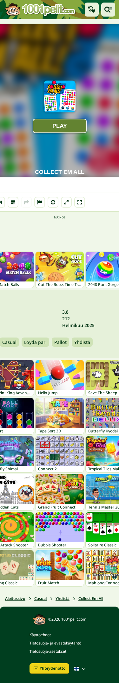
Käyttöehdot (40, 634)
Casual (40, 598)
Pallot (60, 342)
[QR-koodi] (13, 202)
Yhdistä (82, 342)
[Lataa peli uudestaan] (53, 202)
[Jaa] (26, 202)
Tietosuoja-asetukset (48, 651)
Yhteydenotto (52, 668)
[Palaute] (39, 202)
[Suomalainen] (80, 668)
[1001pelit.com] (40, 9)
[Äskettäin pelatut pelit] (92, 10)
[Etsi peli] (108, 10)
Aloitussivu (15, 598)
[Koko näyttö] (79, 202)
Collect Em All (90, 598)
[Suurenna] (66, 202)
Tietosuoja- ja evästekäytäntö (55, 643)
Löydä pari (35, 342)
